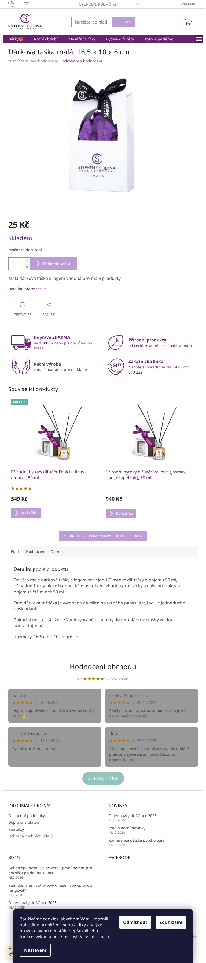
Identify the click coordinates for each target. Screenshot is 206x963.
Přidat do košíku (57, 263)
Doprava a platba (23, 822)
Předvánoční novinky (126, 827)
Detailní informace (25, 288)
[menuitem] (15, 39)
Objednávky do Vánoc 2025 (132, 815)
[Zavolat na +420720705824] (16, 3)
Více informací (94, 936)
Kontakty (16, 829)
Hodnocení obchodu (103, 666)
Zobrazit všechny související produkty (103, 535)
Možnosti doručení (25, 249)
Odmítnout (135, 922)
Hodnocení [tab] (35, 551)
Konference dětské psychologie (136, 840)
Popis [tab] (16, 551)
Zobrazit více (103, 778)
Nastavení (35, 950)
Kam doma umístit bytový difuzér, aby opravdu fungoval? (50, 888)
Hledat (123, 21)
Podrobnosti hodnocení (81, 60)
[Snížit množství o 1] (27, 267)
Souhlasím (171, 922)
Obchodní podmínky (97, 4)
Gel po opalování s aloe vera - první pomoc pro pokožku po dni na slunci (50, 870)
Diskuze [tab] (58, 551)
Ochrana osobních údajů (30, 835)
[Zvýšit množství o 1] (27, 261)
